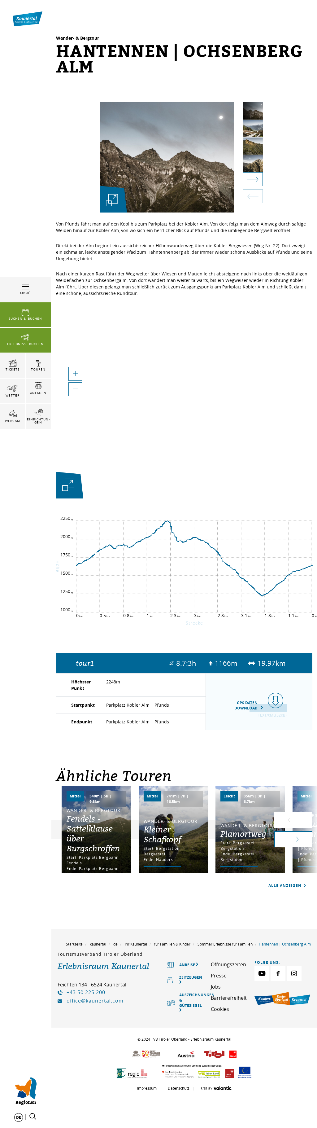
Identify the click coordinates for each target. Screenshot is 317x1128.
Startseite (74, 943)
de (115, 943)
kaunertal (98, 943)
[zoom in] (75, 374)
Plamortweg (243, 833)
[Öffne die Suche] (32, 1116)
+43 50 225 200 (86, 992)
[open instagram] (294, 973)
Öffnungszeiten (228, 964)
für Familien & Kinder (172, 943)
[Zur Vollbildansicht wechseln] (68, 486)
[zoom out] (75, 389)
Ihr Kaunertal (136, 943)
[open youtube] (261, 973)
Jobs (216, 986)
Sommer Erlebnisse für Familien (225, 943)
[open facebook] (278, 973)
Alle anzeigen (285, 885)
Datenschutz (178, 1088)
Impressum (147, 1088)
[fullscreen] (112, 200)
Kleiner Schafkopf (162, 834)
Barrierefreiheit (229, 997)
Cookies (220, 1009)
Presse (219, 975)
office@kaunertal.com (95, 1000)
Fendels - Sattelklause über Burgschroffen (93, 833)
